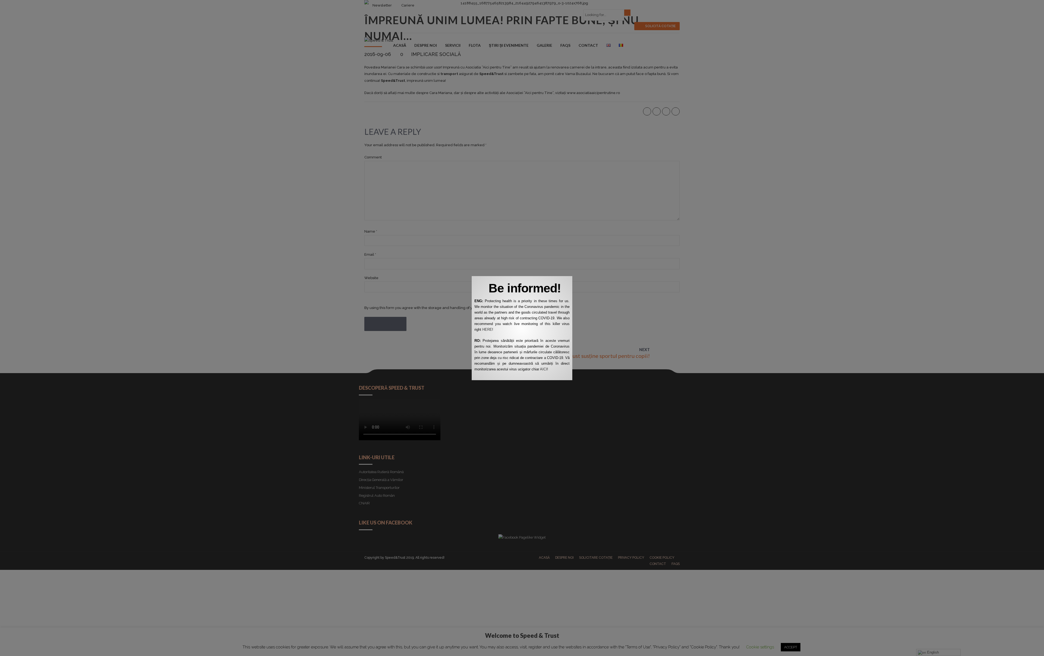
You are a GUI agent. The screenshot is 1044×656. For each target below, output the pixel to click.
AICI (543, 369)
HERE (487, 329)
